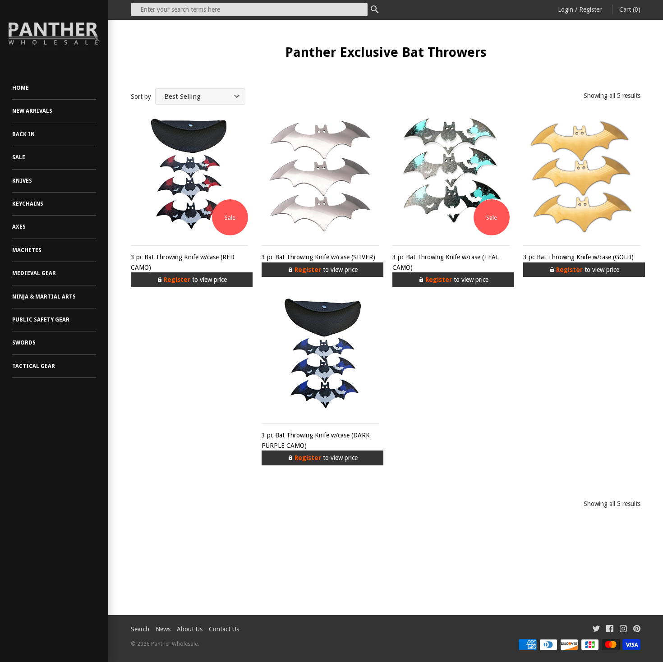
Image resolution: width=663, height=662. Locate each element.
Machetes (26, 250)
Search (140, 629)
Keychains (27, 204)
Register (590, 9)
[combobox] (249, 9)
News (163, 629)
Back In (23, 134)
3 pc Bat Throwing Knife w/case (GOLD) (578, 257)
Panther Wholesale (174, 644)
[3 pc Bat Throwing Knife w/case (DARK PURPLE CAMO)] (320, 355)
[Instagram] (623, 629)
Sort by (141, 96)
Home (20, 88)
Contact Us (224, 629)
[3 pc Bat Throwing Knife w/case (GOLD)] (581, 176)
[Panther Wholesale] (54, 34)
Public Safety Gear (40, 320)
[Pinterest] (636, 629)
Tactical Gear (33, 366)
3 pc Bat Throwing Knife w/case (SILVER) (318, 257)
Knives (22, 181)
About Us (190, 629)
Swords (24, 343)
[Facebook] (609, 629)
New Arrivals (32, 111)
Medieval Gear (34, 273)
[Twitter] (596, 629)
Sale (18, 157)
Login (565, 9)
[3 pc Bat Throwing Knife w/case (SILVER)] (320, 176)
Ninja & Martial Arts (44, 297)
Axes (19, 227)
